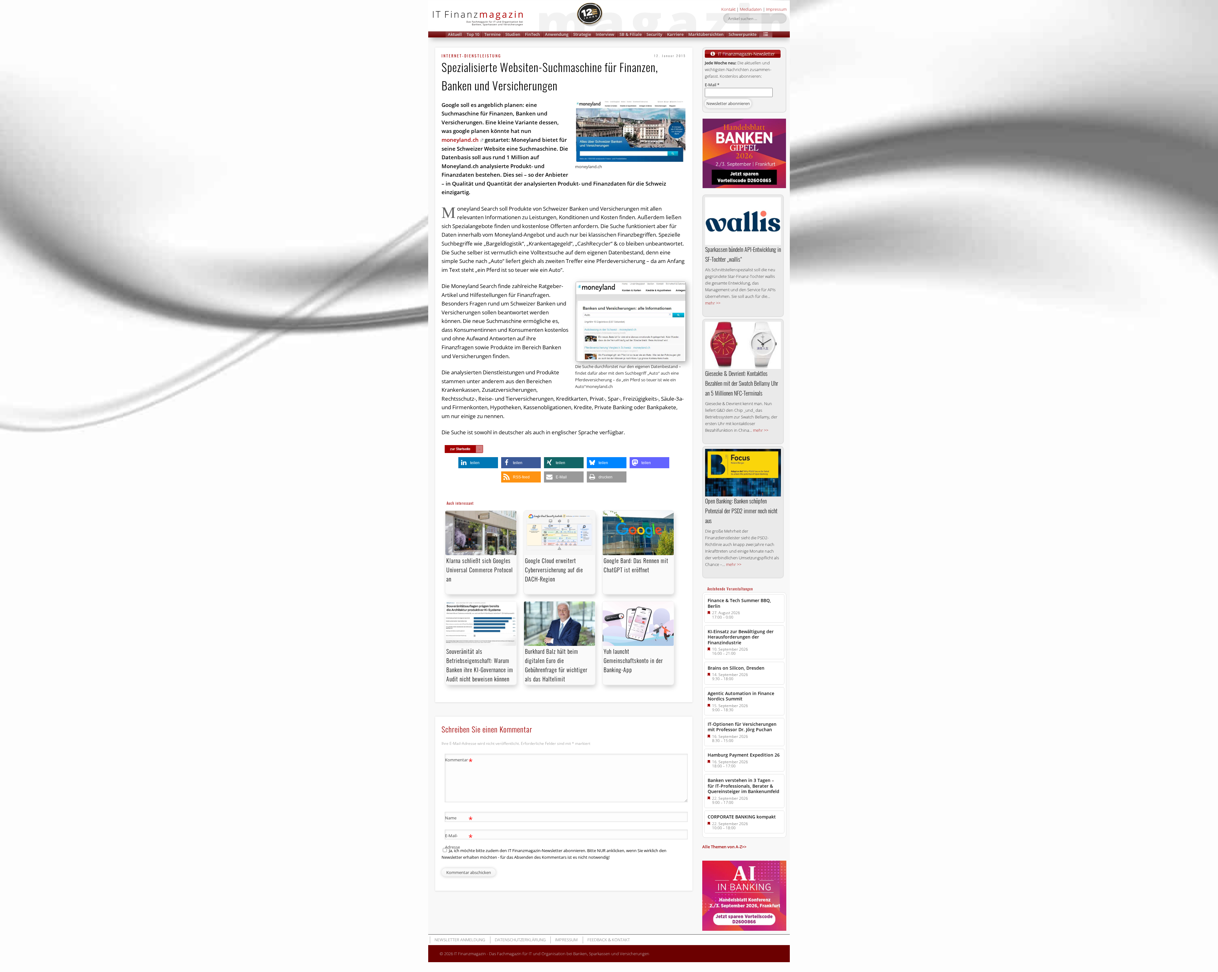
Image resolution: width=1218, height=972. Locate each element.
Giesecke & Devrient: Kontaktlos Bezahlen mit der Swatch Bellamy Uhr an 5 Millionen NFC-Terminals (741, 383)
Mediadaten (751, 9)
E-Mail (712, 85)
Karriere (675, 34)
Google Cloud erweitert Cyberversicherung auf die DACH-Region (554, 569)
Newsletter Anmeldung (460, 939)
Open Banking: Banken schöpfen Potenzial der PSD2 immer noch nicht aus (741, 511)
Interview (605, 34)
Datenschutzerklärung (520, 939)
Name (459, 819)
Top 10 (473, 34)
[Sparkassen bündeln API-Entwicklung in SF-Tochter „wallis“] (743, 221)
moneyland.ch (460, 139)
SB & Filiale (630, 34)
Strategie (582, 34)
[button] (765, 34)
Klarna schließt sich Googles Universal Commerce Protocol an (479, 569)
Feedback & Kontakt (608, 939)
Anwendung (556, 34)
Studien (512, 34)
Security (654, 34)
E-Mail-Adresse (459, 841)
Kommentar (459, 760)
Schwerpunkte (742, 34)
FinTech (532, 34)
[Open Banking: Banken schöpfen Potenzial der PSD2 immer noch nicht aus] (743, 472)
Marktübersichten (706, 34)
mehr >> (712, 303)
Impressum (776, 9)
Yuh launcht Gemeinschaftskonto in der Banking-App (633, 660)
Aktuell (455, 34)
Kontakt (728, 9)
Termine (492, 34)
